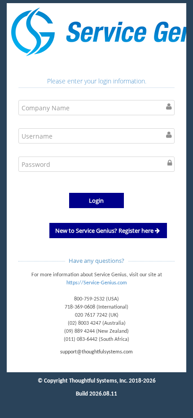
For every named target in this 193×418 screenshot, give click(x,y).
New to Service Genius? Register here (105, 230)
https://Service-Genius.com (96, 283)
